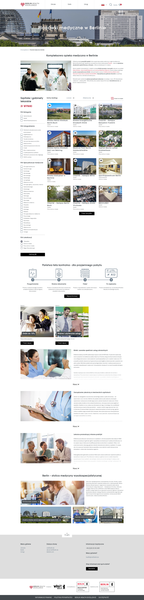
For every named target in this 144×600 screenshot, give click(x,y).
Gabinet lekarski (28, 116)
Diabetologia (27, 178)
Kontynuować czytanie (30, 502)
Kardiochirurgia (28, 169)
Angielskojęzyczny (28, 134)
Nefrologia (26, 196)
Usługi (22, 552)
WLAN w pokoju (28, 157)
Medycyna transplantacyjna (31, 229)
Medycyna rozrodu (28, 182)
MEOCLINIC (104, 203)
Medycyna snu (27, 227)
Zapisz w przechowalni (49, 105)
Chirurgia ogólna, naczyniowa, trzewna (33, 184)
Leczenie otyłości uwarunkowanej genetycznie (110, 518)
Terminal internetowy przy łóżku (31, 141)
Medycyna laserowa (29, 191)
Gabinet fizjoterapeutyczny (30, 120)
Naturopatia (27, 193)
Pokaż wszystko (87, 213)
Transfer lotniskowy (28, 139)
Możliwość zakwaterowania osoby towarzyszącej (32, 131)
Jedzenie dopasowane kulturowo (32, 146)
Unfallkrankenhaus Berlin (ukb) (111, 72)
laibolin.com (50, 552)
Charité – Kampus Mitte (84, 176)
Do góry (67, 535)
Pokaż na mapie (118, 98)
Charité (110, 63)
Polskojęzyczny (27, 137)
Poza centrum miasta (29, 246)
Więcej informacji (72, 296)
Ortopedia (26, 205)
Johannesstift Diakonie (86, 70)
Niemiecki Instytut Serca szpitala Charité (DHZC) (85, 74)
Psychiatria (26, 220)
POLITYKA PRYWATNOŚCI (63, 597)
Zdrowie (23, 548)
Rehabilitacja (27, 223)
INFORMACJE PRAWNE (43, 597)
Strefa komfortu (28, 143)
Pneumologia (27, 216)
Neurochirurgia (27, 198)
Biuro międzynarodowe (29, 150)
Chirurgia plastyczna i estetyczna (32, 214)
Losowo (71, 98)
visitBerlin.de (50, 548)
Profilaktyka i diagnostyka (30, 218)
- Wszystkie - (27, 241)
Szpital (25, 118)
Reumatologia (27, 225)
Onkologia (26, 209)
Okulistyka (26, 207)
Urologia (26, 232)
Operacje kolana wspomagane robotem (84, 518)
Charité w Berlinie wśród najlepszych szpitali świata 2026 (40, 520)
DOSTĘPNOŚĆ (104, 597)
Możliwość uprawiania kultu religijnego (33, 155)
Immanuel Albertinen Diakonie (101, 70)
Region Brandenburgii (29, 248)
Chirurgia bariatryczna (29, 166)
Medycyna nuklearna (29, 202)
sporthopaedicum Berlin (110, 176)
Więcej (75, 384)
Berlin (22, 550)
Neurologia (26, 200)
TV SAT (25, 148)
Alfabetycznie (89, 98)
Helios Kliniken (76, 70)
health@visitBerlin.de (92, 557)
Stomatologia (27, 173)
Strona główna (24, 50)
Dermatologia (27, 175)
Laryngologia (27, 180)
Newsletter (91, 569)
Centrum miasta (28, 243)
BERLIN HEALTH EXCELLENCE (85, 597)
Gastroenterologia (28, 187)
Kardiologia (26, 171)
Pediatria (26, 211)
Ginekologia (27, 189)
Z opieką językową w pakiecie (31, 152)
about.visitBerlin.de (52, 550)
